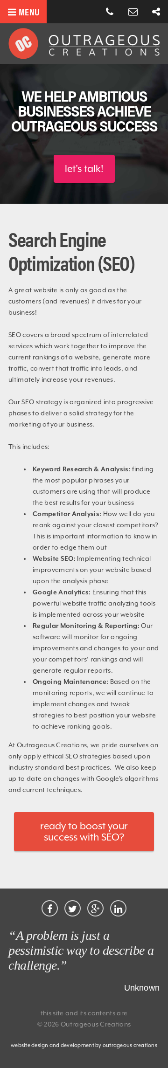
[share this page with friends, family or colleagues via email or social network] (156, 12)
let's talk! (84, 168)
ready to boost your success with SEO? (84, 831)
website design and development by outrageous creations (84, 1045)
